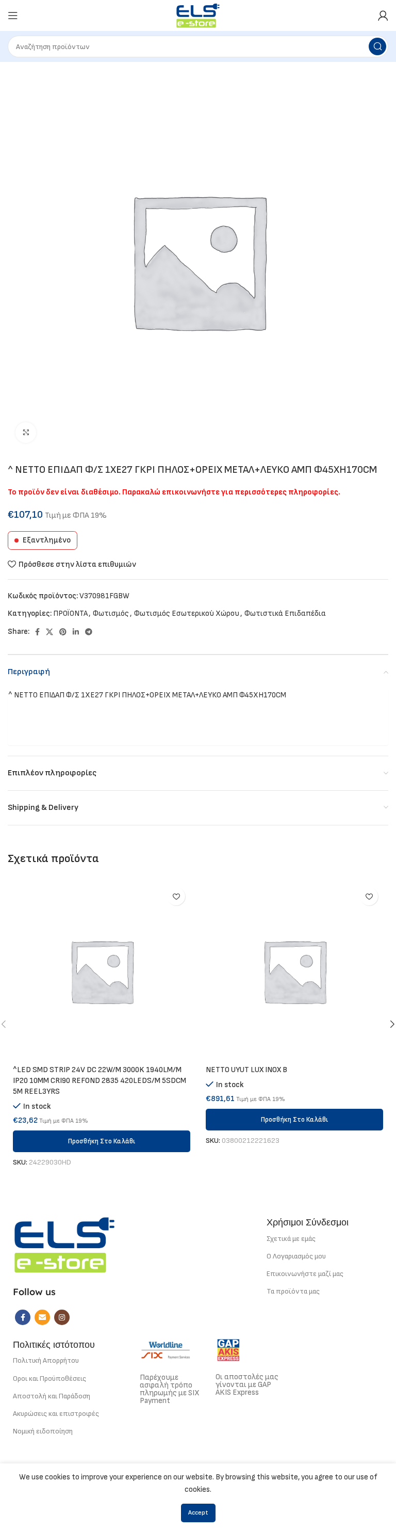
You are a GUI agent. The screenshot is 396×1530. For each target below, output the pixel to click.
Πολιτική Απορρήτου (46, 1360)
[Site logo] (198, 15)
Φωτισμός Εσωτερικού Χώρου (186, 613)
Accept (198, 1513)
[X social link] (49, 632)
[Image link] (64, 1244)
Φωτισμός (111, 613)
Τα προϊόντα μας (293, 1291)
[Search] (377, 46)
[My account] (383, 15)
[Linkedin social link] (76, 632)
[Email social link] (42, 1317)
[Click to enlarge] (25, 432)
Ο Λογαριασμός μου (296, 1256)
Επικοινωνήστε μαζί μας (305, 1273)
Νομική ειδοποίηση (43, 1431)
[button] (101, 1141)
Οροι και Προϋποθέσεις (49, 1378)
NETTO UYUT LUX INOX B (246, 1070)
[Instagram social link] (62, 1317)
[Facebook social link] (37, 632)
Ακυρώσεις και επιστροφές (56, 1413)
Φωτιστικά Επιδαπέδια (285, 613)
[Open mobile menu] (13, 15)
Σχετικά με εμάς (291, 1238)
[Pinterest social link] (63, 632)
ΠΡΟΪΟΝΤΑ (70, 613)
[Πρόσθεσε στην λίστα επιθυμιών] (176, 896)
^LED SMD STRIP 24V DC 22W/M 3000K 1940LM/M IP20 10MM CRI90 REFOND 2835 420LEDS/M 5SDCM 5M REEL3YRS (99, 1080)
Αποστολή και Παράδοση (51, 1396)
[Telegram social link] (88, 632)
